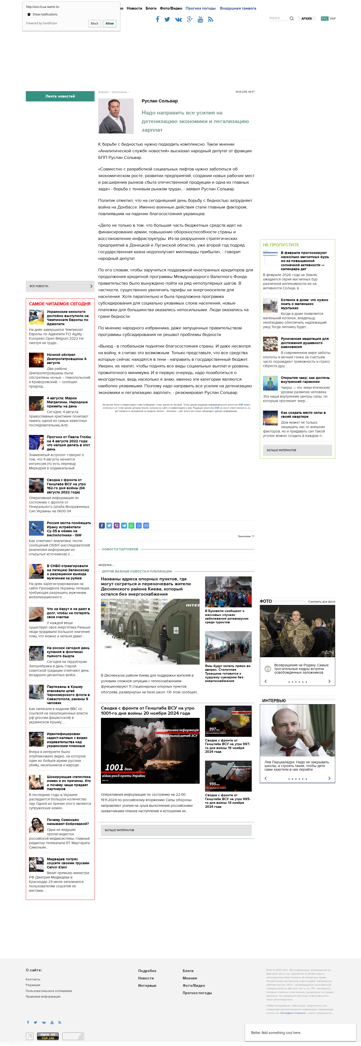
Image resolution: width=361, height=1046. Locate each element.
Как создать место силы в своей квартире (303, 415)
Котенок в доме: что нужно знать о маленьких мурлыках (304, 304)
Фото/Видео (171, 8)
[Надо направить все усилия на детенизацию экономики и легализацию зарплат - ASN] (139, 526)
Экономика (119, 92)
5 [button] (302, 682)
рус (325, 18)
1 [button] (289, 682)
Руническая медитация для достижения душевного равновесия (305, 343)
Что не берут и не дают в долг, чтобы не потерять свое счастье (68, 613)
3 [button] (295, 682)
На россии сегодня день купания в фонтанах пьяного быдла (68, 652)
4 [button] (299, 682)
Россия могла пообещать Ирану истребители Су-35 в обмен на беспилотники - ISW (69, 529)
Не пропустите (281, 244)
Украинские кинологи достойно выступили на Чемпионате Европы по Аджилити (68, 318)
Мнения (103, 92)
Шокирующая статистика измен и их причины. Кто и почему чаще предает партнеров (69, 783)
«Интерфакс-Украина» (292, 1013)
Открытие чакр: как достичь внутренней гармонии (305, 380)
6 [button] (306, 682)
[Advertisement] (180, 54)
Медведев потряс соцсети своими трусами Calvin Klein (68, 863)
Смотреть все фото (321, 602)
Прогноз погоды (201, 8)
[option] (297, 645)
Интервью (274, 700)
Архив (307, 18)
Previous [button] (265, 681)
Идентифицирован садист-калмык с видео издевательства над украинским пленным (67, 740)
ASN (240, 404)
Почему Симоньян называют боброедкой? (68, 822)
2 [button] (292, 682)
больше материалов (119, 830)
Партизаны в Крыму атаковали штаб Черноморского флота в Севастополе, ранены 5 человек (68, 695)
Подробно (147, 971)
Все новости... (40, 286)
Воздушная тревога (238, 8)
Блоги (151, 8)
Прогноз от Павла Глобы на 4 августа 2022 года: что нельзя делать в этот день (69, 443)
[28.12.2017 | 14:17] (297, 631)
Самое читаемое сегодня (60, 303)
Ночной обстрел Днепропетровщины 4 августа (66, 359)
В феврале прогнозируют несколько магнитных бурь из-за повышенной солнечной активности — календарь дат (305, 261)
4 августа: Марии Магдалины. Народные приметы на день (67, 402)
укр (333, 18)
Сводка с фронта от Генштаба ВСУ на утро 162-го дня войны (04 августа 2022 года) (66, 486)
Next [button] (329, 681)
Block (94, 23)
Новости (134, 8)
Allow (110, 23)
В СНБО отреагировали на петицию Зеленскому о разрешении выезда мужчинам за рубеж (68, 572)
